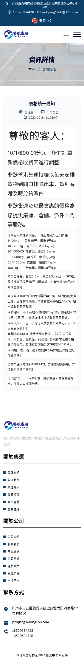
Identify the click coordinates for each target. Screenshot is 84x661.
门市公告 (52, 112)
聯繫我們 (14, 544)
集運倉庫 (14, 573)
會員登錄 (14, 502)
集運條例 (14, 487)
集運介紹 (14, 472)
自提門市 (14, 580)
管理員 (29, 112)
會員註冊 (14, 509)
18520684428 (23, 12)
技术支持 (62, 655)
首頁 (31, 69)
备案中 (50, 655)
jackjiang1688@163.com (60, 12)
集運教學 (14, 480)
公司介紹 (14, 537)
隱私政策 (14, 566)
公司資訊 (14, 558)
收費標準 (14, 494)
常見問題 (14, 551)
